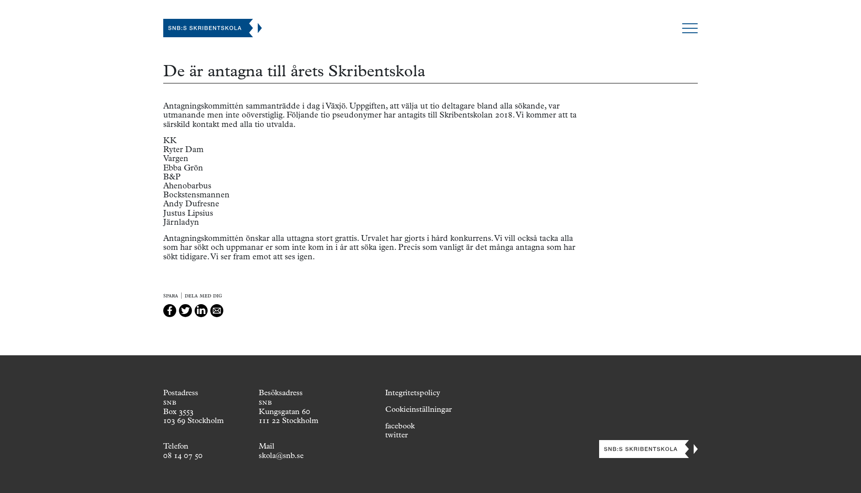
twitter (396, 434)
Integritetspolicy (412, 392)
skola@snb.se (281, 455)
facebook (400, 425)
